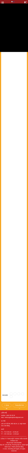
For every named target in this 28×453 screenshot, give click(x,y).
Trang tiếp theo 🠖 (19, 405)
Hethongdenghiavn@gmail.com (14, 417)
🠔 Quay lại (6, 405)
